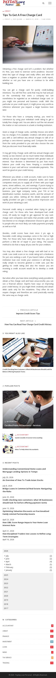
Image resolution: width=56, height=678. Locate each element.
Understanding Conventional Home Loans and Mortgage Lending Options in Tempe (24, 470)
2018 (6, 604)
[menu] (49, 3)
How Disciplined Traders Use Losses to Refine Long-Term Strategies (27, 535)
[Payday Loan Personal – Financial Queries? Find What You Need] (14, 3)
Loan (28, 647)
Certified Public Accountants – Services (23, 425)
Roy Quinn (17, 19)
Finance (28, 636)
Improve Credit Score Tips (28, 313)
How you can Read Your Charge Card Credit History (28, 324)
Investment (28, 641)
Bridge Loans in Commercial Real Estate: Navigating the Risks (27, 490)
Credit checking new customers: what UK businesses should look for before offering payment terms (27, 501)
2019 (6, 600)
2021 (6, 591)
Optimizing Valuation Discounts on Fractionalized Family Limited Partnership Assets (26, 512)
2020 (6, 596)
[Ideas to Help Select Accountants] (8, 449)
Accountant (12, 421)
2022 (6, 587)
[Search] (43, 3)
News (28, 652)
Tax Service (28, 657)
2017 (6, 608)
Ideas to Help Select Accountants (26, 449)
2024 (6, 579)
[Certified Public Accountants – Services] (28, 409)
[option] (28, 355)
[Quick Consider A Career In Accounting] (8, 437)
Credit (8, 11)
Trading (28, 663)
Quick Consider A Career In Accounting (28, 438)
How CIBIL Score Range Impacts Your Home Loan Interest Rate (25, 524)
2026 (6, 551)
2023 (6, 583)
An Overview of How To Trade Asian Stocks (23, 480)
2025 (6, 575)
